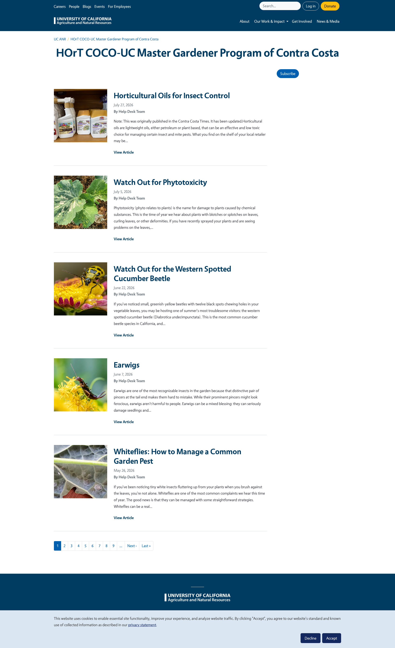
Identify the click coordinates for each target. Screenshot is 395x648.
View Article (124, 152)
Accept (331, 638)
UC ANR (60, 39)
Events (99, 6)
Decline (310, 638)
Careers (60, 6)
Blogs (87, 6)
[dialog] (197, 629)
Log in (311, 6)
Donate (330, 6)
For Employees (119, 6)
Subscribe (287, 73)
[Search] (298, 6)
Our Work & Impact (269, 21)
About (244, 21)
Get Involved (302, 21)
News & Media (328, 21)
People (74, 6)
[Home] (83, 21)
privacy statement (142, 624)
